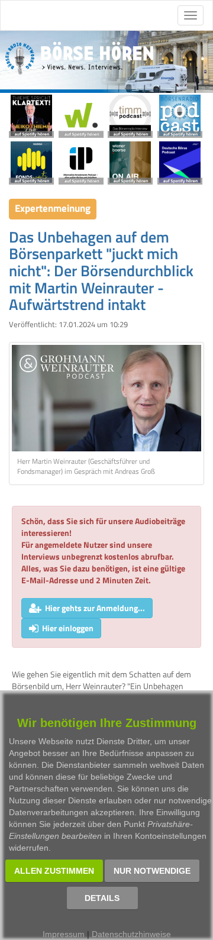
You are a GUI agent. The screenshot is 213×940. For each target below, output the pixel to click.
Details (102, 898)
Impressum (64, 934)
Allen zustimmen (54, 871)
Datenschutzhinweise (131, 934)
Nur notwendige (152, 871)
